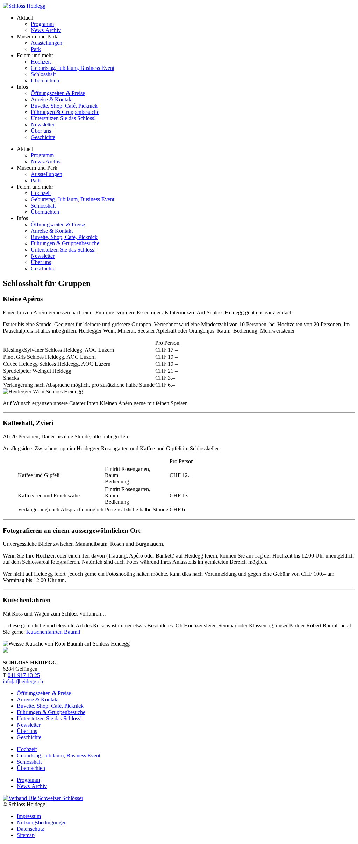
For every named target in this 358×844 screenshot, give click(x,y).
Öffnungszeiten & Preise (58, 93)
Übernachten (45, 80)
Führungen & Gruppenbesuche (65, 112)
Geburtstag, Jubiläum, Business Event (72, 68)
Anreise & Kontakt (52, 99)
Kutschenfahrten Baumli (53, 632)
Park (36, 49)
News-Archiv (46, 30)
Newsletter (43, 125)
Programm (42, 24)
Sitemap (26, 835)
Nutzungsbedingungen (42, 822)
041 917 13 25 (24, 675)
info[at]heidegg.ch (23, 681)
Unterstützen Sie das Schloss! (63, 118)
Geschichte (43, 137)
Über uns (41, 131)
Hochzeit (41, 62)
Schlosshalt (43, 74)
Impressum (29, 816)
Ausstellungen (46, 43)
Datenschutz (30, 829)
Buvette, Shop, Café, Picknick (64, 106)
